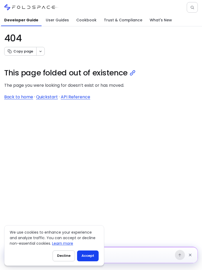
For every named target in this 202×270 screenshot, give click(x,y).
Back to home (18, 97)
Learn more (62, 243)
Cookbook (86, 20)
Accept (88, 255)
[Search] (192, 7)
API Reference (75, 97)
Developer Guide (21, 20)
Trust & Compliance (123, 20)
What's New (161, 20)
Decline (63, 255)
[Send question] (180, 255)
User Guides (57, 20)
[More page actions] (40, 51)
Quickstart (47, 97)
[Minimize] (190, 255)
